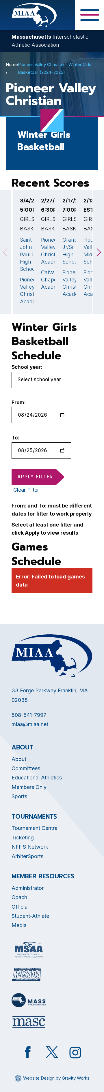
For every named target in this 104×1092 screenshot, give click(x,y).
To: (15, 438)
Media (19, 925)
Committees (26, 768)
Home (12, 64)
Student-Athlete (30, 916)
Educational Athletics (37, 778)
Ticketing (23, 837)
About (19, 759)
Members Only (29, 787)
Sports (19, 796)
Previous (5, 252)
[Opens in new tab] (29, 950)
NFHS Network (30, 847)
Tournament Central (35, 828)
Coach (19, 897)
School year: (27, 367)
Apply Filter (35, 476)
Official (20, 907)
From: (19, 402)
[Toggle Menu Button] (89, 15)
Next (98, 252)
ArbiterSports (27, 856)
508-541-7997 (29, 715)
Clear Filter (26, 490)
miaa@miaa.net (30, 724)
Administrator (28, 888)
